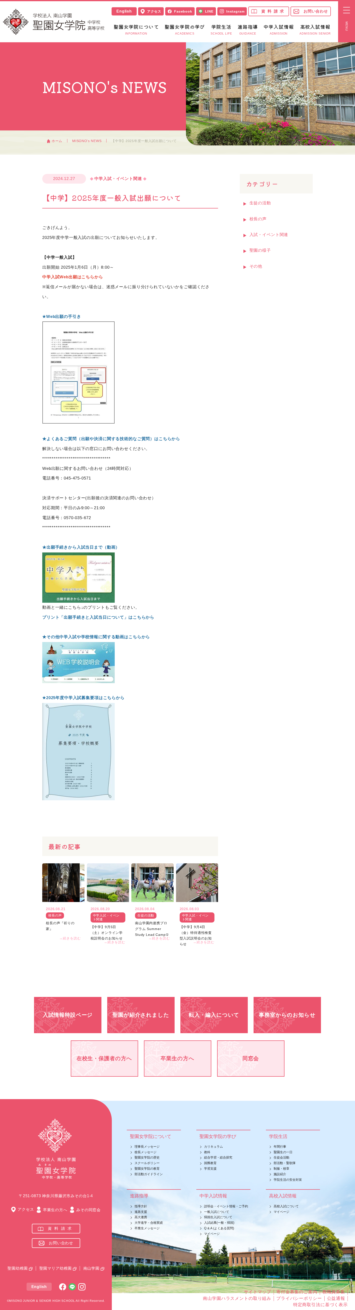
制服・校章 (281, 1168)
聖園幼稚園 (17, 1268)
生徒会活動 (281, 1157)
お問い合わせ (316, 11)
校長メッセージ (145, 1152)
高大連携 (141, 1217)
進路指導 (139, 1195)
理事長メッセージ (147, 1146)
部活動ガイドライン (149, 1174)
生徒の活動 (260, 203)
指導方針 (141, 1206)
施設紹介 (280, 1174)
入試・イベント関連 (268, 234)
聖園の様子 (260, 250)
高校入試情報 (283, 1195)
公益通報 (336, 1298)
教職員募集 (333, 1291)
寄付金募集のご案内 (296, 1291)
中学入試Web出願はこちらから (72, 277)
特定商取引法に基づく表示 (320, 1304)
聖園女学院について (150, 1136)
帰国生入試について (218, 1217)
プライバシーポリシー (299, 1298)
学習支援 (210, 1168)
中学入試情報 (213, 1195)
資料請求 (273, 11)
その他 (256, 266)
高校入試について (286, 1206)
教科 (207, 1152)
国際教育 (210, 1163)
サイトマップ (257, 1291)
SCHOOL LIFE (221, 29)
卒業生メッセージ (147, 1228)
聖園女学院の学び (217, 1136)
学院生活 (278, 1136)
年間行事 (280, 1146)
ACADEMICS (184, 29)
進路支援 (141, 1212)
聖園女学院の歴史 (147, 1157)
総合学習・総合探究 (218, 1157)
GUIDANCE (248, 29)
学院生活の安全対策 (288, 1179)
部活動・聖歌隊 (285, 1163)
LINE (209, 11)
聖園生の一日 (283, 1152)
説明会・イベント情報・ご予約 (226, 1206)
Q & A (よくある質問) (219, 1228)
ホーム (57, 141)
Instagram (235, 11)
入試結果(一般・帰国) (219, 1222)
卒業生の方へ (55, 1210)
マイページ (212, 1234)
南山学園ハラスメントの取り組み (237, 1298)
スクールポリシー (147, 1163)
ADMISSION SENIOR (315, 29)
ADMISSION (278, 29)
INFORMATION (136, 29)
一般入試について (216, 1212)
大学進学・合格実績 (149, 1222)
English (124, 11)
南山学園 (91, 1268)
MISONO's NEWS (86, 141)
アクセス (154, 11)
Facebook (183, 11)
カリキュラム (213, 1146)
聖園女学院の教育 (147, 1168)
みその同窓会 (88, 1210)
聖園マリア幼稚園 (55, 1268)
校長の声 (258, 219)
